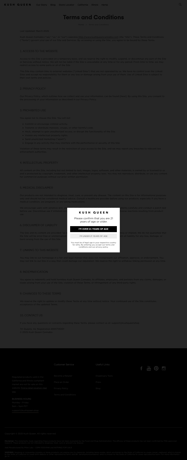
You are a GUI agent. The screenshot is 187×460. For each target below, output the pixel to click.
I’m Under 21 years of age (93, 236)
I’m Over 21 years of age (93, 229)
